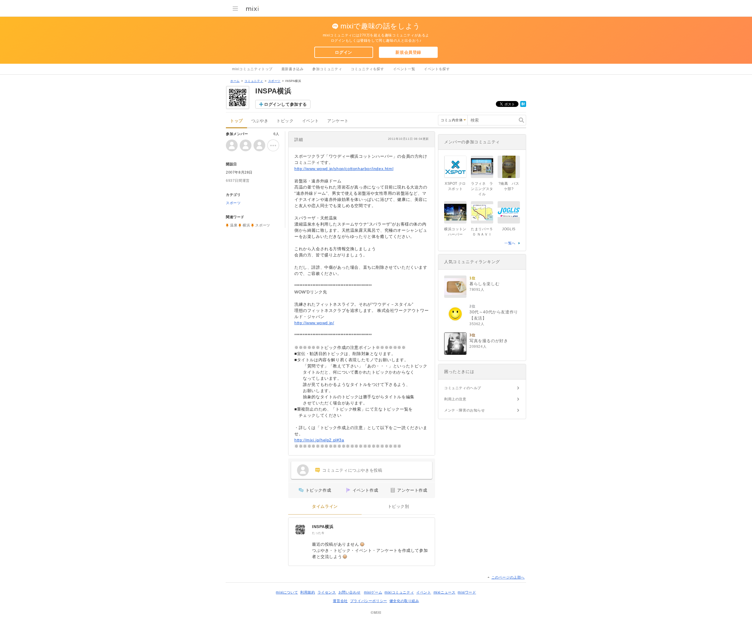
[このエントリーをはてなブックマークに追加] (523, 106)
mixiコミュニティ (399, 592)
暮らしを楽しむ (484, 283)
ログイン (343, 52)
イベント (310, 121)
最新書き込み (292, 69)
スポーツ (274, 81)
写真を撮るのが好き (488, 340)
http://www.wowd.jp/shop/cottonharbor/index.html (343, 168)
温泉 (233, 225)
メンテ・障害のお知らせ (464, 410)
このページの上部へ (508, 577)
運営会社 (340, 601)
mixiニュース (445, 592)
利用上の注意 (455, 399)
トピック (284, 121)
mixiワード (467, 592)
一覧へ (510, 243)
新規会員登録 (408, 52)
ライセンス (327, 592)
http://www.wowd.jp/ (314, 322)
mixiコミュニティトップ (252, 69)
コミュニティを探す (367, 69)
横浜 (246, 225)
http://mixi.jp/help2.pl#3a (319, 440)
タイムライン (325, 506)
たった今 (318, 533)
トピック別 (398, 506)
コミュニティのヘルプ (462, 388)
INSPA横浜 (322, 526)
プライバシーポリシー (368, 601)
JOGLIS (509, 229)
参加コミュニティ (327, 69)
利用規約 (307, 592)
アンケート (338, 121)
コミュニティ (253, 81)
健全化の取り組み (404, 601)
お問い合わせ (349, 592)
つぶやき (259, 121)
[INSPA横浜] (300, 529)
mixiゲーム (373, 592)
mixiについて (287, 592)
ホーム (235, 81)
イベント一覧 (404, 69)
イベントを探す (437, 69)
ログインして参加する (285, 104)
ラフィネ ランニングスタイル (482, 189)
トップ (236, 121)
